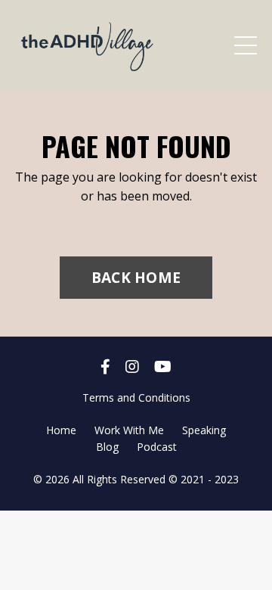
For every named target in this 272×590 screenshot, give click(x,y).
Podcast (157, 446)
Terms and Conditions (136, 397)
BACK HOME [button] (136, 277)
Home (61, 430)
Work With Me (129, 430)
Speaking (204, 430)
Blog (107, 446)
